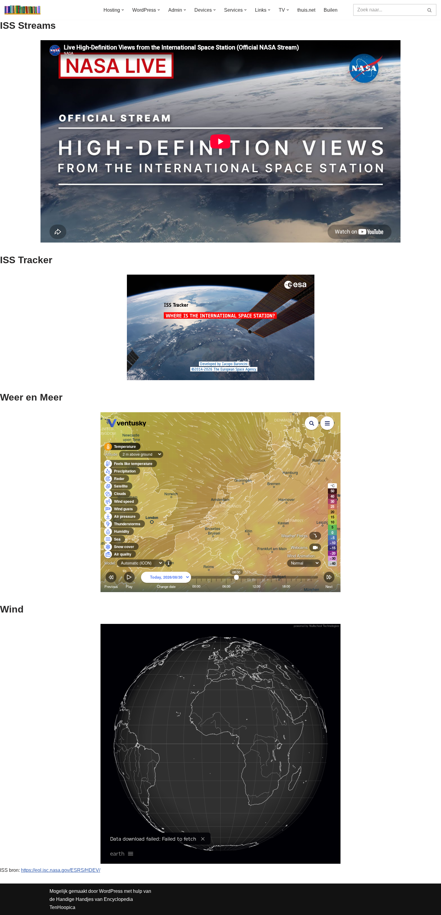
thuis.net (306, 10)
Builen (331, 10)
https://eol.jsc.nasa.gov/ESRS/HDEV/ (60, 870)
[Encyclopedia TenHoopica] (22, 9)
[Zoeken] (429, 10)
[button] (123, 10)
